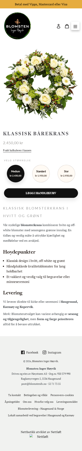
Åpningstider (12, 401)
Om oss (27, 401)
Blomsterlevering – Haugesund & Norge (41, 408)
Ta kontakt (14, 395)
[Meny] (75, 26)
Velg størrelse (17, 160)
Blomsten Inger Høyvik (45, 361)
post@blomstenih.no (34, 384)
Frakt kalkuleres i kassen (17, 150)
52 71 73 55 (54, 384)
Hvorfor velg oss (44, 401)
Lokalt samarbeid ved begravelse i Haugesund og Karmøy (41, 415)
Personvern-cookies (62, 395)
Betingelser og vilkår (35, 395)
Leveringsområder (67, 401)
